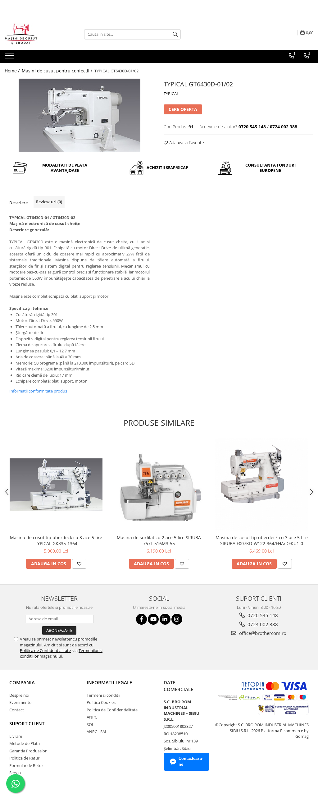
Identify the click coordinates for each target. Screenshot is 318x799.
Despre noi (19, 695)
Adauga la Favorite (186, 142)
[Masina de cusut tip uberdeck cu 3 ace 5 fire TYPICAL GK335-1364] (56, 484)
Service (15, 772)
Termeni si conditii (103, 695)
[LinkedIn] (165, 619)
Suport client (26, 723)
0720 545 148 (262, 615)
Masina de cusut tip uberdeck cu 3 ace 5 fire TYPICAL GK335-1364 (56, 540)
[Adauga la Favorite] (79, 564)
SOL (90, 724)
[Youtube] (153, 619)
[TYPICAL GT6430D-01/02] (79, 115)
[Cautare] (175, 34)
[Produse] (10, 57)
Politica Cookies (101, 702)
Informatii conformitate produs (38, 391)
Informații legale (109, 682)
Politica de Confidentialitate (45, 650)
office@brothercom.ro (262, 633)
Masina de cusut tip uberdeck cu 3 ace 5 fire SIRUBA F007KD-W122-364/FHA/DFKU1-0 (262, 540)
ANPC (92, 717)
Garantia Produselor (28, 751)
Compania (22, 682)
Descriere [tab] (18, 202)
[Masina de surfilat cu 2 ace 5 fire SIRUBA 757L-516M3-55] (159, 485)
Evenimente (20, 702)
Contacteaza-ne (191, 761)
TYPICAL (171, 93)
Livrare (15, 736)
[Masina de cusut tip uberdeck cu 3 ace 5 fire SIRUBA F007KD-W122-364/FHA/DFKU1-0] (261, 484)
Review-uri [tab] (49, 201)
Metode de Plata (24, 743)
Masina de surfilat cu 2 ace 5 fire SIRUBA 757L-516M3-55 (159, 540)
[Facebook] (141, 619)
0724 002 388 (262, 624)
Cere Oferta (183, 109)
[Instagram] (176, 619)
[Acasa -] (36, 34)
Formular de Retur (26, 765)
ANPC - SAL (97, 731)
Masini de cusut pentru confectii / (57, 71)
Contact (16, 710)
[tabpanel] (79, 115)
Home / (13, 71)
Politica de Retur (24, 758)
